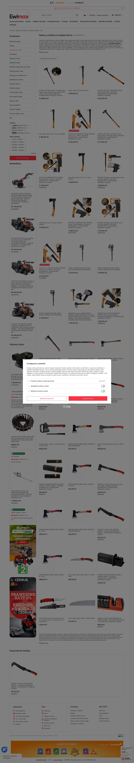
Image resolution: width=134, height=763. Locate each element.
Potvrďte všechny (87, 398)
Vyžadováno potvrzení (47, 398)
